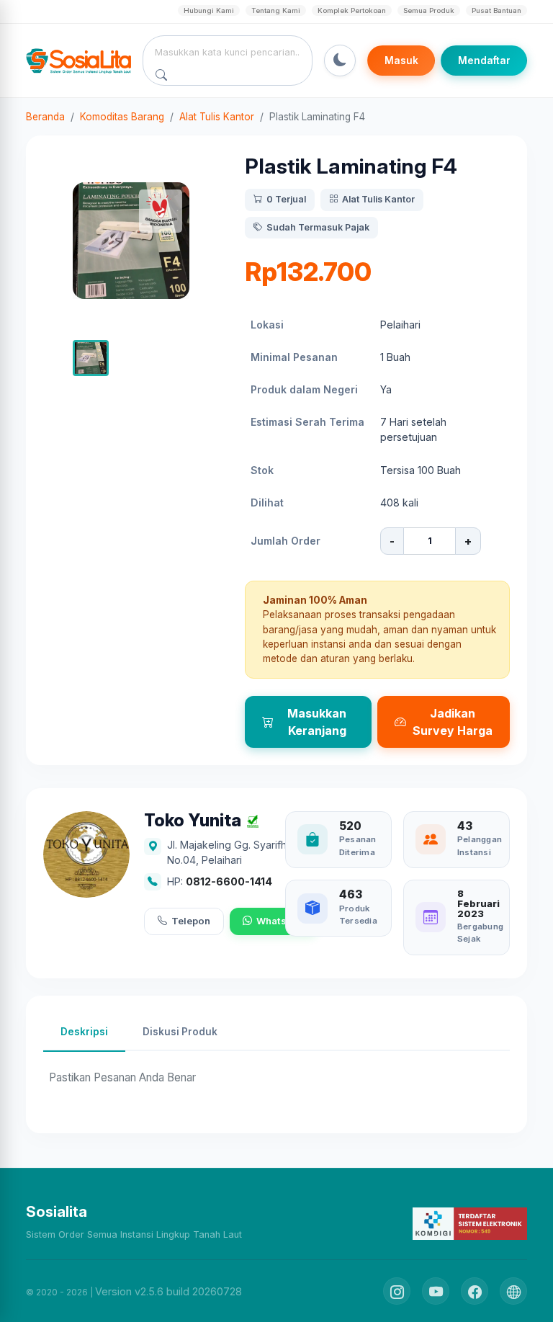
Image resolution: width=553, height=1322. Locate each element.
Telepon (190, 920)
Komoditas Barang (122, 116)
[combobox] (228, 51)
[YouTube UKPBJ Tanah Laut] (435, 1291)
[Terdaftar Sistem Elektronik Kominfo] (470, 1223)
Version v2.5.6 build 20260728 (168, 1291)
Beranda (45, 116)
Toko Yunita (192, 821)
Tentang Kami (275, 10)
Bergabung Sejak (480, 932)
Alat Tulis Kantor (216, 116)
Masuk (401, 60)
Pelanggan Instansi (479, 845)
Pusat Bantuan (496, 10)
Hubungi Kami (209, 10)
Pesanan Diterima (358, 845)
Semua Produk (428, 10)
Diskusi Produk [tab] (180, 1031)
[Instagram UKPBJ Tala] (396, 1291)
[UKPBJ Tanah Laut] (513, 1291)
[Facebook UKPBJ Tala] (474, 1291)
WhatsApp (280, 920)
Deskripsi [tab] (84, 1031)
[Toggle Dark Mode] (340, 60)
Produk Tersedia (358, 914)
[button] (91, 358)
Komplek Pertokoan (352, 10)
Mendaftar (484, 60)
